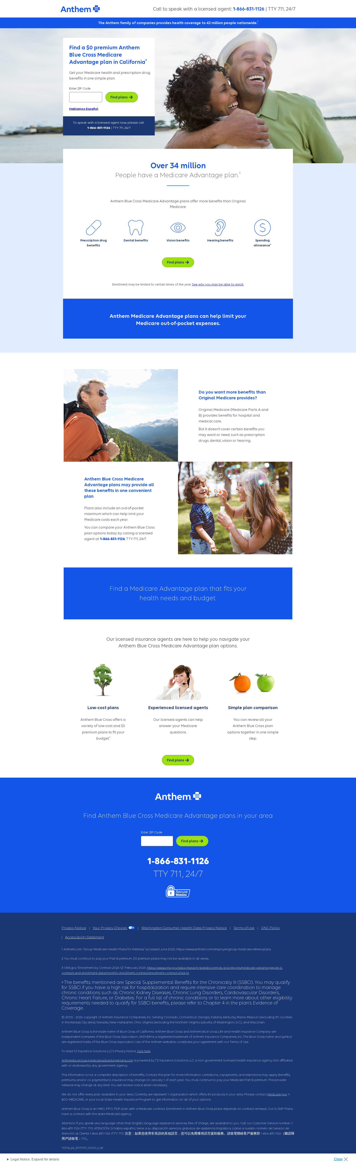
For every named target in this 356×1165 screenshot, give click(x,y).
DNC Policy (270, 928)
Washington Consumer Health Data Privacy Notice (184, 928)
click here (143, 1051)
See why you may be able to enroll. (218, 284)
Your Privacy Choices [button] (110, 928)
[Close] (342, 1158)
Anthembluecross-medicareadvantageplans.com (97, 1060)
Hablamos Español (83, 109)
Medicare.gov (277, 1094)
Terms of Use (243, 928)
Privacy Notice (74, 928)
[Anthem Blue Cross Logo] (80, 9)
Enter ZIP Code (80, 88)
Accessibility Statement (84, 937)
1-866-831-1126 (248, 9)
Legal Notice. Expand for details (35, 1159)
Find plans (119, 97)
